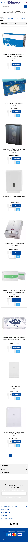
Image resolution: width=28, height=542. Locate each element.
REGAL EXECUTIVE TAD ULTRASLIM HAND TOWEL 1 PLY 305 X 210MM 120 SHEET (14, 102)
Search (25, 6)
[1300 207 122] (23, 2)
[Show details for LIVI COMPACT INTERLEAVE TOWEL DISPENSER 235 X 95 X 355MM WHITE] (14, 370)
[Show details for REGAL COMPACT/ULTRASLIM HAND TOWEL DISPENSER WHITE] (14, 181)
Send (24, 494)
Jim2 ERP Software (21, 531)
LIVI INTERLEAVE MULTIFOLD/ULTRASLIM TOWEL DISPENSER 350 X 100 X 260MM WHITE (14, 433)
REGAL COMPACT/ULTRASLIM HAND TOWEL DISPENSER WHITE (14, 197)
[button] (15, 68)
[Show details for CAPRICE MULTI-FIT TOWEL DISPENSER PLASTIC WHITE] (14, 228)
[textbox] (12, 6)
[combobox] (11, 68)
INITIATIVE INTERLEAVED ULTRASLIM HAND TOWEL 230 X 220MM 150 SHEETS (14, 55)
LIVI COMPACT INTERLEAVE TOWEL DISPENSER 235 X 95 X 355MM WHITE (14, 385)
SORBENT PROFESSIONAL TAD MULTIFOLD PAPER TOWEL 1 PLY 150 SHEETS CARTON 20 (14, 338)
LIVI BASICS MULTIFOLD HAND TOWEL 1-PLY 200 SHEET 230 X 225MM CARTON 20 (14, 291)
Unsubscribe (18, 497)
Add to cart (16, 64)
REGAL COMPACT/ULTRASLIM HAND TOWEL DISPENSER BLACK (14, 150)
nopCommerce (11, 531)
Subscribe (10, 497)
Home (9, 11)
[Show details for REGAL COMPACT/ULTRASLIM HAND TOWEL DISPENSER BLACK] (14, 134)
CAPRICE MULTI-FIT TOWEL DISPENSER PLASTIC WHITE (14, 244)
